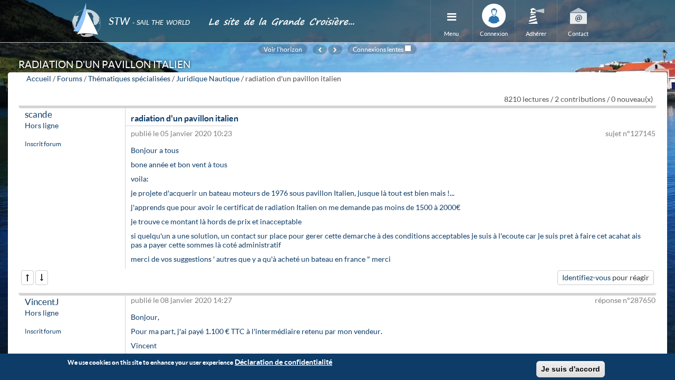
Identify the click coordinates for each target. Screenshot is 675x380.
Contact (578, 33)
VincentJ (42, 301)
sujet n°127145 (630, 133)
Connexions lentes (378, 49)
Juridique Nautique (207, 78)
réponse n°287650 (625, 300)
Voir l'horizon (283, 49)
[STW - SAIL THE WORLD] (134, 6)
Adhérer (536, 33)
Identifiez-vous (586, 277)
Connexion (494, 33)
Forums (69, 78)
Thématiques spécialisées (129, 78)
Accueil (38, 78)
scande (38, 114)
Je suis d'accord (570, 369)
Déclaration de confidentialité (283, 361)
